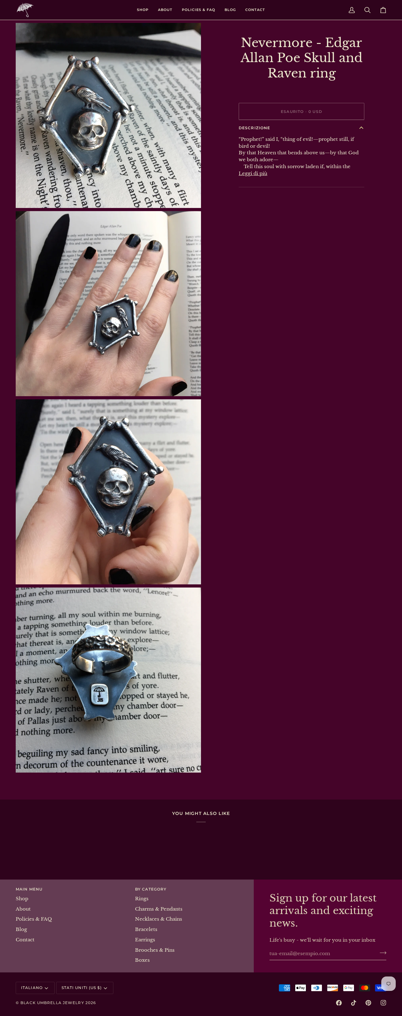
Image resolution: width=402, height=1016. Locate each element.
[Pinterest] (368, 1003)
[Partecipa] (381, 953)
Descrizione (254, 127)
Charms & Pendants (158, 909)
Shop (22, 899)
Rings (142, 899)
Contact (25, 940)
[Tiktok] (353, 1003)
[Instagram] (383, 1003)
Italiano (32, 987)
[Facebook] (339, 1003)
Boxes (142, 960)
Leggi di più (253, 173)
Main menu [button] (29, 889)
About (23, 909)
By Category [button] (150, 889)
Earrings (145, 940)
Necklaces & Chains (158, 919)
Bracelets (146, 929)
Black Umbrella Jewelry (52, 1002)
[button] (142, 10)
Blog (21, 929)
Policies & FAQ (34, 919)
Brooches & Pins (155, 950)
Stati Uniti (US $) (82, 987)
